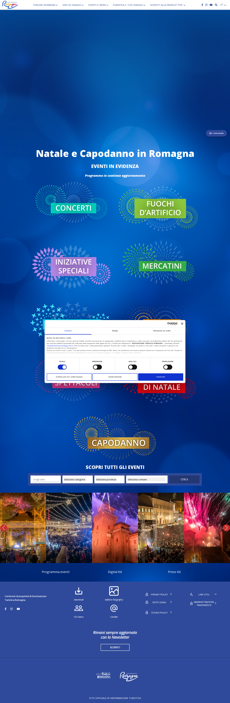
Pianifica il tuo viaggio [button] (128, 4)
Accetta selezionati (115, 377)
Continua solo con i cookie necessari (69, 377)
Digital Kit (115, 572)
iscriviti (115, 647)
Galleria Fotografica (114, 599)
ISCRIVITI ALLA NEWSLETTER (166, 4)
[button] (4, 527)
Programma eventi (55, 572)
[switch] (97, 367)
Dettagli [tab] (115, 331)
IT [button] (222, 5)
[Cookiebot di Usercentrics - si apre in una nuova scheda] (163, 323)
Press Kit (174, 572)
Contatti (114, 616)
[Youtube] (211, 5)
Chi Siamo (78, 616)
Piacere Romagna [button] (44, 4)
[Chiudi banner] (182, 324)
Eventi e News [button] (97, 4)
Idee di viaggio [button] (71, 4)
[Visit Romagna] (10, 4)
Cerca (184, 479)
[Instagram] (206, 5)
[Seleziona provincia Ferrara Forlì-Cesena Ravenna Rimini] (109, 479)
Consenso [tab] (68, 331)
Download (79, 599)
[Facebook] (203, 5)
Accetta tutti (160, 377)
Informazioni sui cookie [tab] (162, 331)
